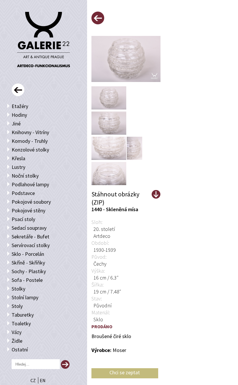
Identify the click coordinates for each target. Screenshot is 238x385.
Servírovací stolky (31, 245)
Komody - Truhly (30, 141)
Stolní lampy (25, 297)
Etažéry (20, 106)
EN (43, 380)
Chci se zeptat (124, 372)
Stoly (17, 306)
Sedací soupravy (29, 228)
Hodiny (19, 115)
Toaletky (21, 323)
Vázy (16, 332)
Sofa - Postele (27, 280)
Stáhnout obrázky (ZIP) (115, 194)
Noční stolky (25, 175)
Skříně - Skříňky (28, 262)
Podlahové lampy (30, 184)
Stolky (18, 288)
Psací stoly (23, 219)
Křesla (18, 158)
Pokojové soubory (31, 201)
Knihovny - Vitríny (30, 132)
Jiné (16, 123)
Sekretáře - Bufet (30, 236)
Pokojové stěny (28, 210)
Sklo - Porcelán (28, 254)
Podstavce (23, 193)
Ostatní (20, 349)
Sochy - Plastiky (29, 271)
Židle (17, 340)
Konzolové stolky (30, 149)
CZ (33, 380)
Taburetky (23, 314)
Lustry (18, 167)
